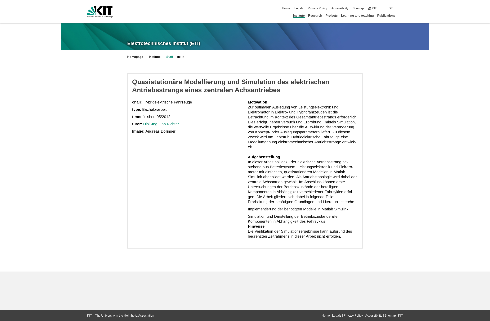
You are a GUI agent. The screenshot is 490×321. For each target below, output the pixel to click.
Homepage (135, 56)
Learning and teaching (357, 15)
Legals (299, 8)
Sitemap (358, 8)
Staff (169, 56)
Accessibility (339, 8)
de (391, 8)
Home (286, 8)
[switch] (401, 8)
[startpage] (401, 15)
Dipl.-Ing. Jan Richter (161, 124)
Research (315, 15)
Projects (332, 15)
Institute (299, 15)
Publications (386, 15)
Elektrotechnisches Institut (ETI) (163, 43)
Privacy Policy (317, 8)
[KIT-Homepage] (100, 12)
